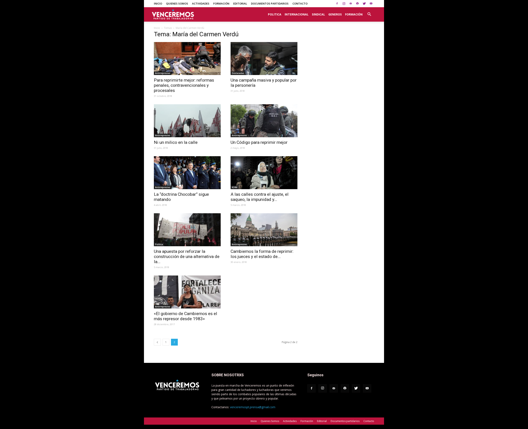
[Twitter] (364, 3)
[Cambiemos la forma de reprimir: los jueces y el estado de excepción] (264, 229)
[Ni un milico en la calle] (187, 120)
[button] (369, 12)
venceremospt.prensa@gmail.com (252, 407)
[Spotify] (357, 3)
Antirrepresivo (162, 73)
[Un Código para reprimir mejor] (264, 120)
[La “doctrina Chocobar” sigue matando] (187, 172)
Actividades (200, 3)
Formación (221, 3)
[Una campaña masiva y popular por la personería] (264, 58)
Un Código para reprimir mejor (259, 142)
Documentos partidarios (270, 3)
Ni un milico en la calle (176, 142)
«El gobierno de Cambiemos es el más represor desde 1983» (185, 316)
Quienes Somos (177, 3)
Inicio (158, 3)
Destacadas (238, 73)
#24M (234, 187)
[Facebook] (337, 3)
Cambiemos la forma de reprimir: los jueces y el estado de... (262, 254)
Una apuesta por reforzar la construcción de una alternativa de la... (186, 256)
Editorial (240, 3)
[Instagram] (344, 3)
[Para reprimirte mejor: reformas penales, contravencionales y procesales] (187, 58)
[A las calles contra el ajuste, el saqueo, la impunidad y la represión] (264, 172)
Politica (274, 14)
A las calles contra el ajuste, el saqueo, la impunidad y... (260, 197)
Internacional (297, 14)
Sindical (318, 14)
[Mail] (351, 3)
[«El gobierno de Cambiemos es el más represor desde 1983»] (187, 291)
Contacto (300, 3)
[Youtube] (371, 3)
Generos (335, 14)
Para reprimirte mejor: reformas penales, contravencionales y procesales (184, 85)
